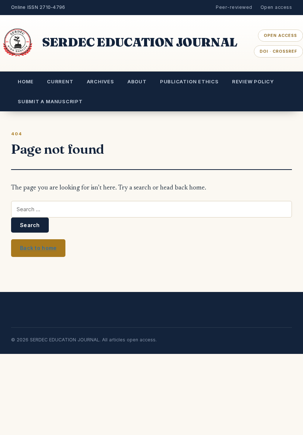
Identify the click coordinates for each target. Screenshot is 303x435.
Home (26, 81)
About (137, 81)
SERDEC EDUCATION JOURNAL (139, 42)
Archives (100, 81)
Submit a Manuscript (50, 101)
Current (60, 81)
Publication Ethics (189, 81)
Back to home (38, 248)
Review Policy (253, 81)
